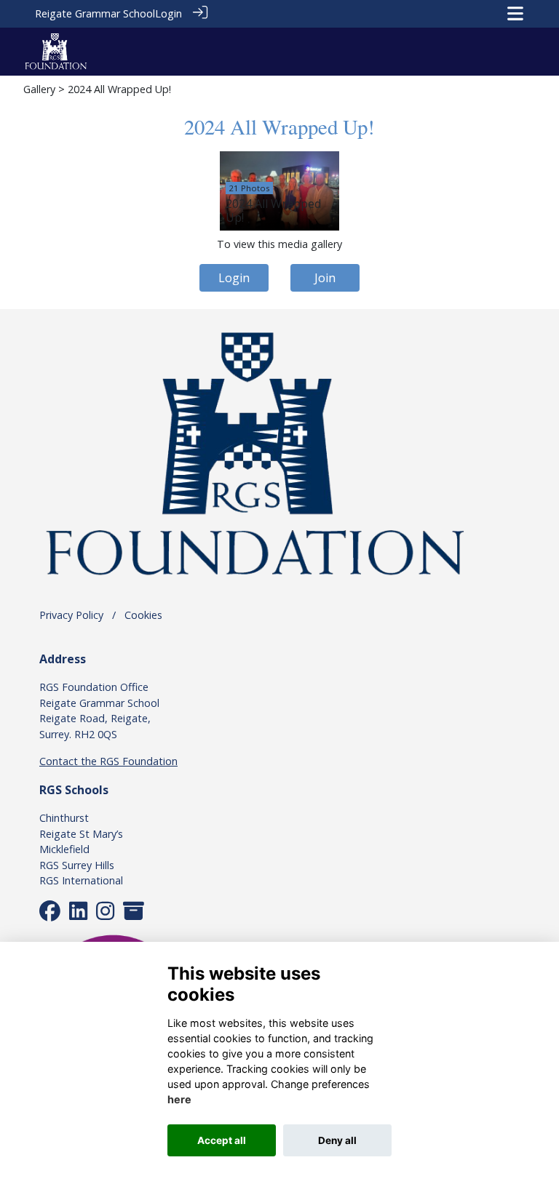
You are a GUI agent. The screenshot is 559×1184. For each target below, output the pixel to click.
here (179, 1099)
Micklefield (64, 849)
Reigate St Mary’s (81, 834)
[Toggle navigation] (515, 13)
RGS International (81, 880)
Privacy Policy (71, 615)
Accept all (221, 1140)
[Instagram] (105, 914)
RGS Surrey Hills (76, 865)
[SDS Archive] (133, 914)
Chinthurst (64, 818)
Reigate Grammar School (95, 13)
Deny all (337, 1140)
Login (168, 13)
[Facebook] (49, 914)
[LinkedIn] (78, 914)
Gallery (39, 89)
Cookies (143, 615)
